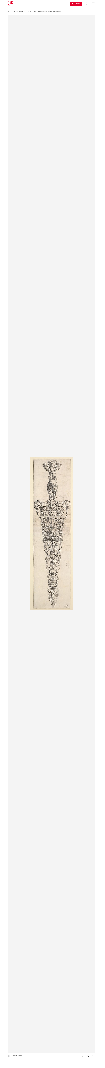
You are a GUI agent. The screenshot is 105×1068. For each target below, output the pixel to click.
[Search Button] (86, 4)
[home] (9, 11)
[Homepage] (10, 3)
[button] (51, 533)
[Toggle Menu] (93, 4)
